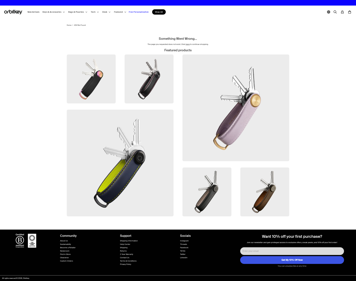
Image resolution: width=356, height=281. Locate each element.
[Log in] (342, 12)
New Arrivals (33, 12)
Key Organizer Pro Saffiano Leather (236, 166)
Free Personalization (139, 12)
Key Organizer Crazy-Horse (265, 221)
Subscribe (292, 260)
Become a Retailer (68, 247)
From (206, 225)
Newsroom (64, 251)
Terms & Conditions (128, 261)
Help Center (125, 244)
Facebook (184, 247)
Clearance (64, 257)
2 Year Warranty (126, 254)
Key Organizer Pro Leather (149, 108)
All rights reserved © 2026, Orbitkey (15, 278)
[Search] (335, 12)
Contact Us (124, 257)
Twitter (183, 254)
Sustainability (65, 244)
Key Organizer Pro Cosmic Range (91, 108)
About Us (64, 241)
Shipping (124, 247)
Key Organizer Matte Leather (120, 221)
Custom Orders (66, 261)
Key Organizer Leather (207, 221)
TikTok (182, 251)
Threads (183, 244)
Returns (123, 251)
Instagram (184, 241)
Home (69, 25)
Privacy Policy (125, 264)
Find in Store (65, 254)
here (188, 44)
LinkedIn (183, 257)
